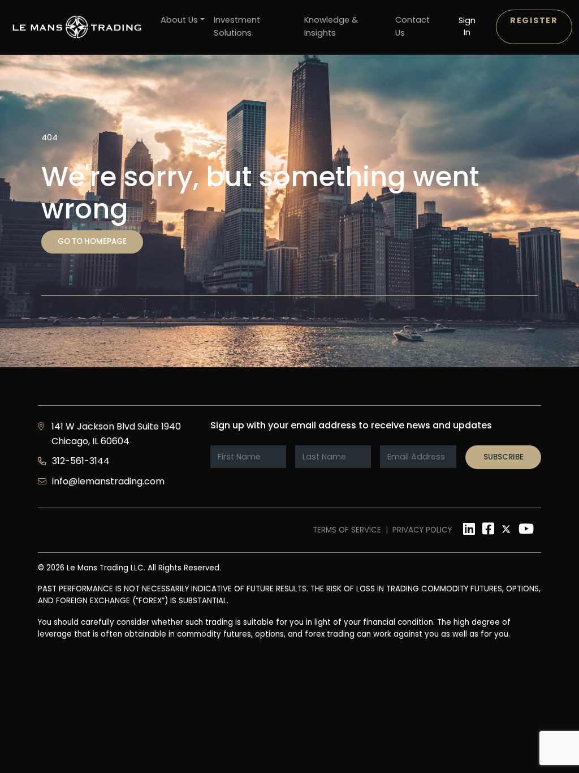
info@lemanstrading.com (108, 481)
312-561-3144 (81, 460)
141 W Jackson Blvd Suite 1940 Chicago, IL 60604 (116, 434)
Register (534, 20)
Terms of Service (347, 530)
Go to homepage (92, 241)
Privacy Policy (422, 530)
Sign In (467, 26)
